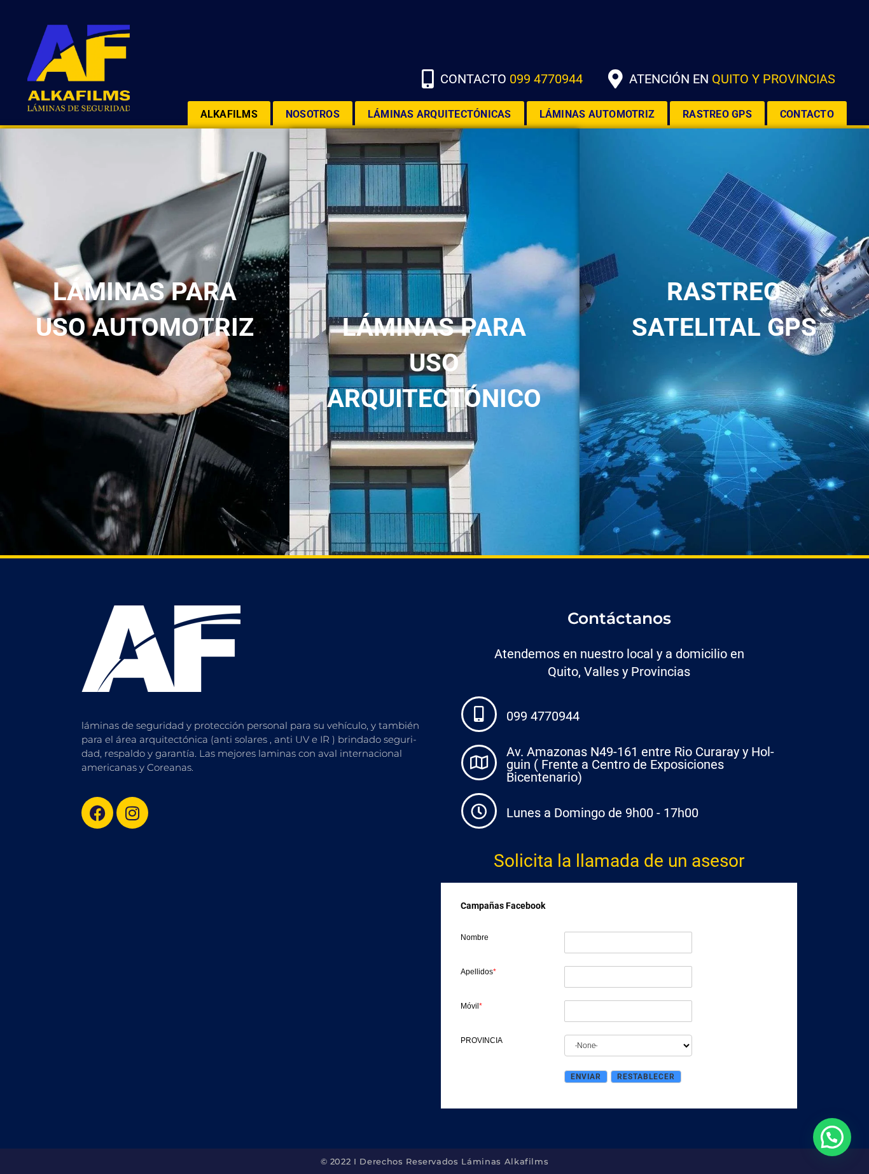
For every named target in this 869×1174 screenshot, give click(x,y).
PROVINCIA (482, 1040)
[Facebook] (97, 813)
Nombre (475, 937)
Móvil (471, 1006)
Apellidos (478, 971)
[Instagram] (132, 813)
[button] (832, 1137)
